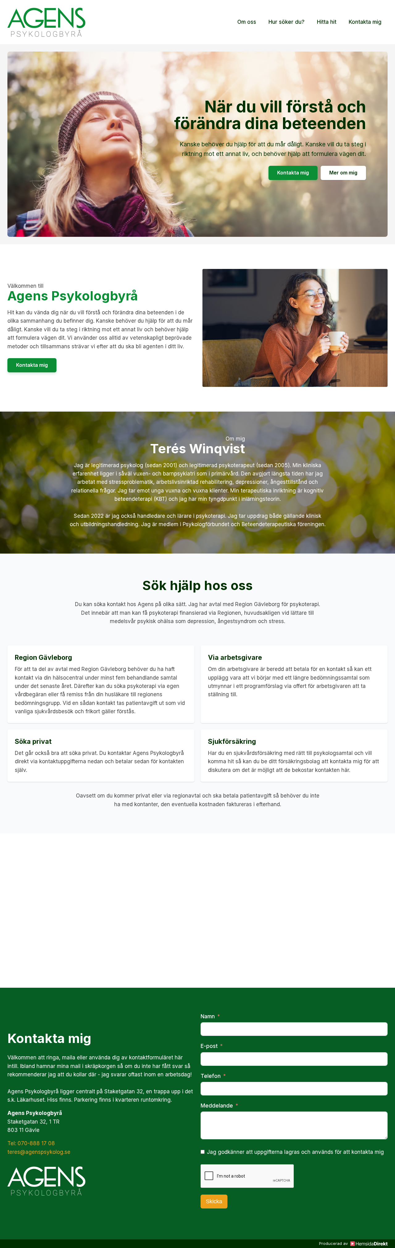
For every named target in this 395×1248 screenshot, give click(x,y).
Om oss (246, 22)
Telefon (211, 1076)
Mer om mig (343, 173)
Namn (208, 1016)
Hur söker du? (286, 22)
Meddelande (217, 1106)
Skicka (214, 1201)
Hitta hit (326, 22)
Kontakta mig (365, 22)
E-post (209, 1046)
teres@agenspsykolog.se (38, 1152)
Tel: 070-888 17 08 (31, 1143)
